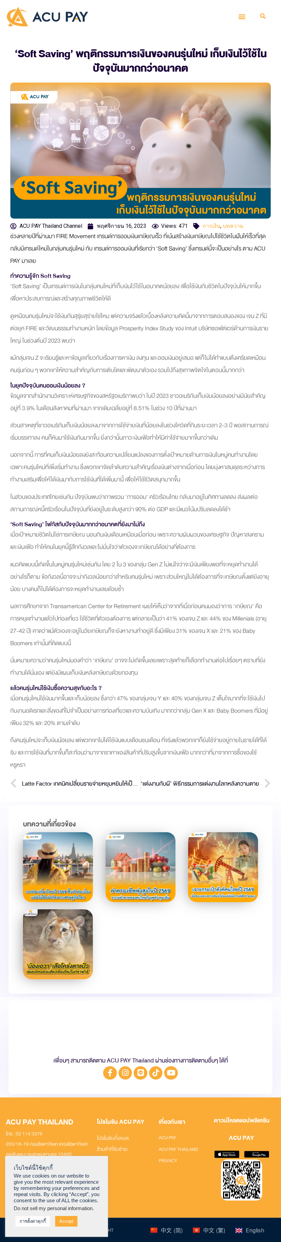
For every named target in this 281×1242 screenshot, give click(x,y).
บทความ (233, 226)
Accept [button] (66, 1221)
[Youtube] (171, 1073)
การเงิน (211, 226)
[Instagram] (125, 1073)
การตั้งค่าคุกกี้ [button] (33, 1221)
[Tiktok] (156, 1073)
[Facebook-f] (110, 1073)
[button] (241, 16)
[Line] (140, 1073)
